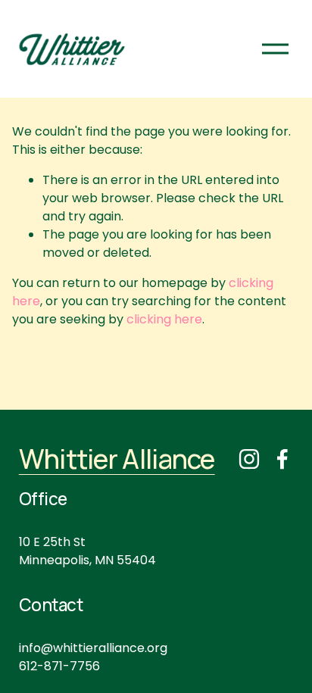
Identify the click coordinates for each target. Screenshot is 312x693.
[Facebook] (282, 459)
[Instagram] (249, 459)
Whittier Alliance (117, 458)
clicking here (164, 319)
